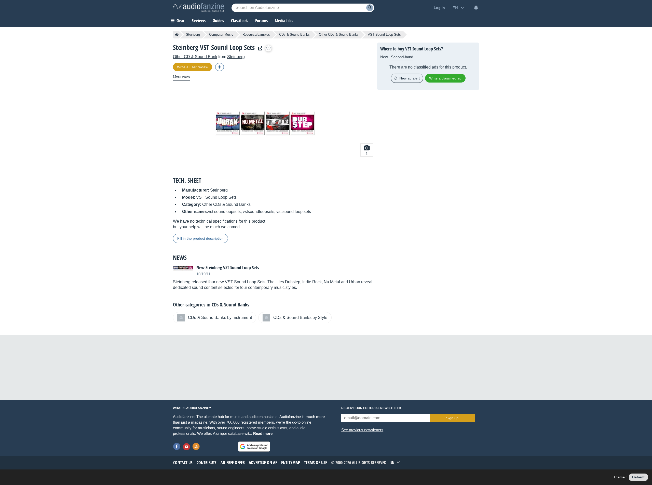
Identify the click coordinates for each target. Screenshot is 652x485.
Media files (284, 20)
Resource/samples (256, 34)
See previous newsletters (362, 430)
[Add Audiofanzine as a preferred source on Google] (254, 446)
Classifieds (239, 20)
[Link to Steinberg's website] (259, 48)
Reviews (199, 20)
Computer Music (221, 34)
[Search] (369, 7)
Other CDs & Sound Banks (339, 34)
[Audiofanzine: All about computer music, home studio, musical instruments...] (198, 7)
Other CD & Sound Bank (195, 57)
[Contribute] (219, 67)
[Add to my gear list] (268, 48)
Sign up (452, 418)
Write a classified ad (445, 78)
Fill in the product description (200, 238)
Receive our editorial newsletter (371, 408)
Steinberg (193, 34)
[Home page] (177, 34)
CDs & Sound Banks (294, 34)
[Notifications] (476, 8)
